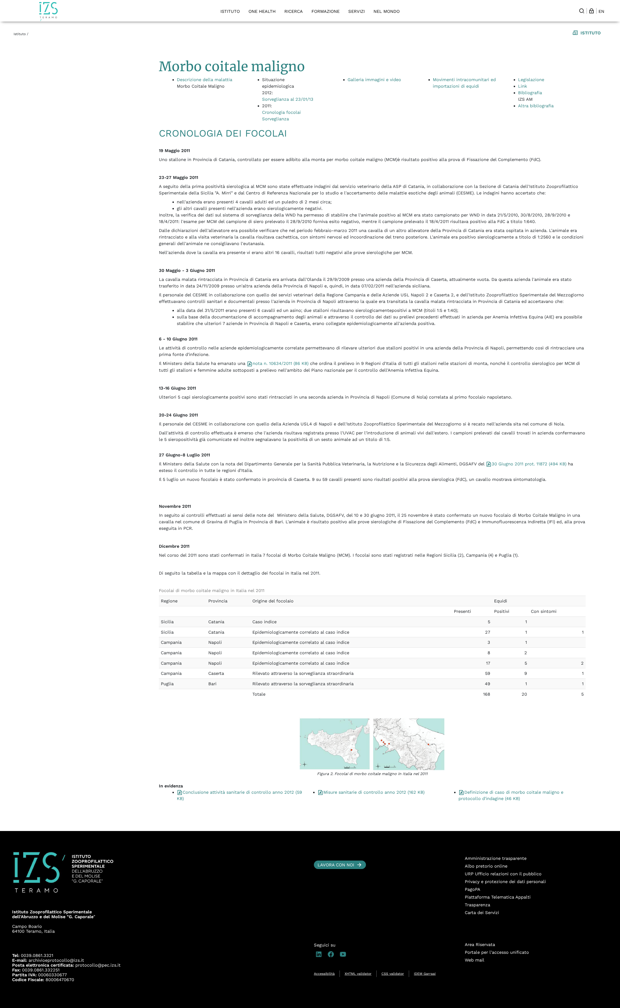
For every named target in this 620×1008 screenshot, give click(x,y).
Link (522, 86)
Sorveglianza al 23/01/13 (287, 99)
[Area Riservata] (591, 11)
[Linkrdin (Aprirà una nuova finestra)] (320, 954)
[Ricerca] (582, 11)
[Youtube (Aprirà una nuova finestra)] (344, 954)
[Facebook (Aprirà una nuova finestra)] (332, 954)
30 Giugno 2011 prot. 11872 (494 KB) (529, 463)
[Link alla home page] (48, 11)
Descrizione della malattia (204, 79)
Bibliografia (530, 92)
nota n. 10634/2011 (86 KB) (281, 363)
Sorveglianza (275, 118)
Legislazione (531, 79)
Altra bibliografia (536, 105)
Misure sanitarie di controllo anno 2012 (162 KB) (374, 792)
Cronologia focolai (281, 112)
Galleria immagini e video (374, 79)
